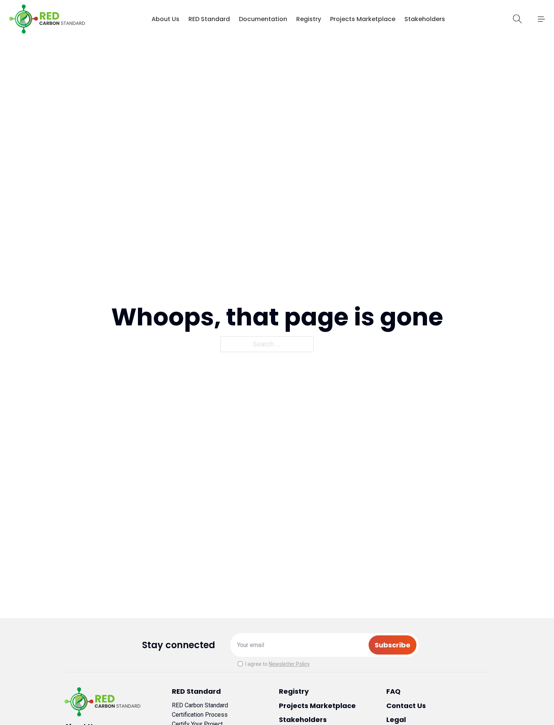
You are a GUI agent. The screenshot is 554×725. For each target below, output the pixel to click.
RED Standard (209, 19)
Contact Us (406, 705)
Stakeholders (424, 19)
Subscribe (392, 645)
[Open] (541, 19)
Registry (308, 19)
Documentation (263, 19)
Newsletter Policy (289, 664)
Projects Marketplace (362, 19)
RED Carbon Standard (200, 705)
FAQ (393, 691)
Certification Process (200, 714)
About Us (165, 19)
